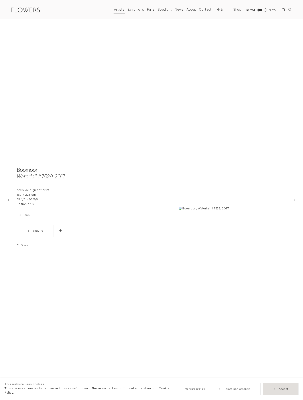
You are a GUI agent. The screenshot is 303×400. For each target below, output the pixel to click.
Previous (8, 200)
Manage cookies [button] (195, 389)
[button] (60, 230)
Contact (205, 10)
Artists (119, 10)
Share (24, 245)
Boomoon (28, 171)
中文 (220, 10)
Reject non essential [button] (237, 389)
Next (294, 200)
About (191, 10)
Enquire (38, 231)
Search (290, 10)
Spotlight (165, 10)
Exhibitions (136, 10)
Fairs (151, 10)
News (179, 10)
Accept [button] (283, 389)
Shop (237, 10)
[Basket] (284, 10)
